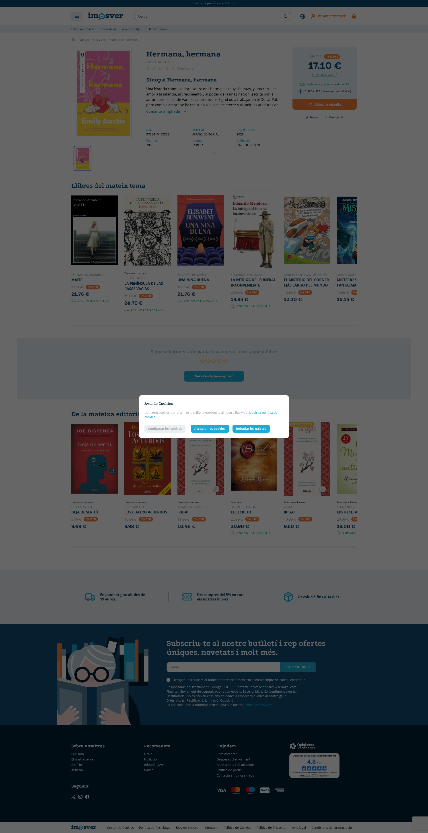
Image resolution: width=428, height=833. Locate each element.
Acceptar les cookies (209, 428)
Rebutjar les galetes (251, 428)
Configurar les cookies (165, 428)
